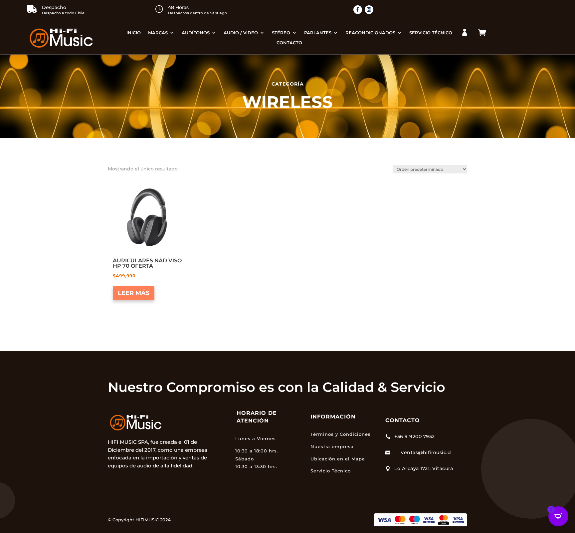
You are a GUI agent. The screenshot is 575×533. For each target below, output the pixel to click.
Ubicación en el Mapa (337, 458)
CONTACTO (289, 42)
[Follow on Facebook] (357, 9)
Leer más (133, 293)
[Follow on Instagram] (369, 9)
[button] (132, 189)
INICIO (133, 32)
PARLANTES (317, 32)
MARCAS (158, 32)
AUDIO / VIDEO (241, 32)
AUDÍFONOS (196, 32)
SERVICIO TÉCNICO (430, 32)
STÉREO (281, 32)
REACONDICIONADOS (370, 32)
